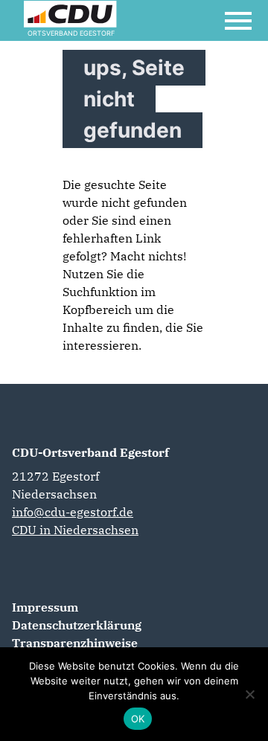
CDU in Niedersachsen (75, 529)
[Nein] (249, 694)
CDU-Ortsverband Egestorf (90, 452)
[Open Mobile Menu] (238, 21)
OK (138, 719)
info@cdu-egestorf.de (72, 511)
